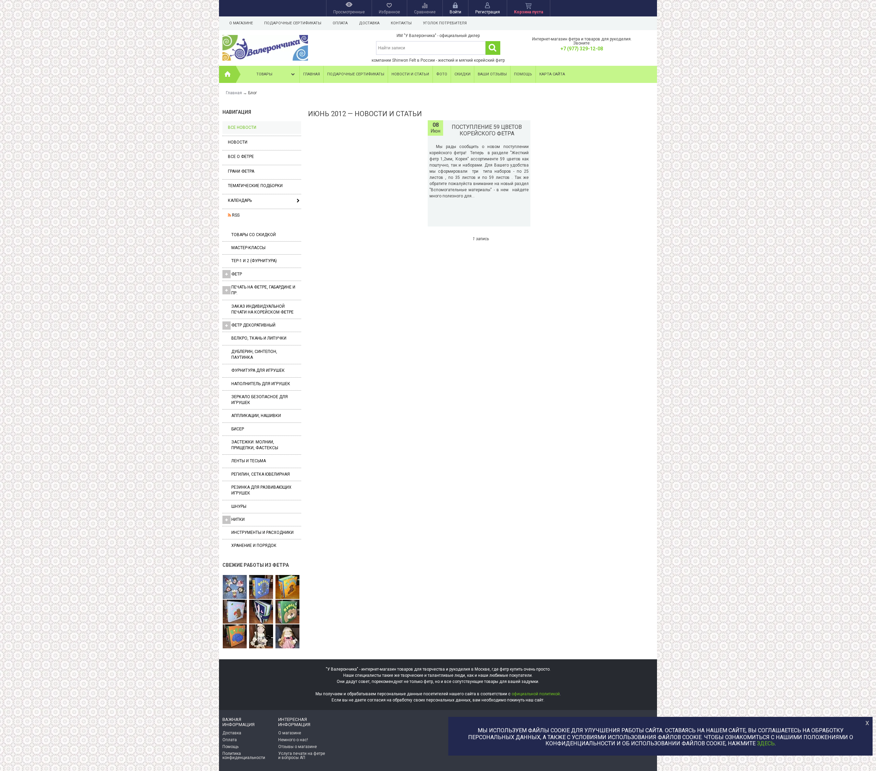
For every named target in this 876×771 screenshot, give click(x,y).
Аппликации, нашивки (256, 415)
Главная (311, 74)
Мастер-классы (248, 247)
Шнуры (238, 506)
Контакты (401, 23)
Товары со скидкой (253, 234)
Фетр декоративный (253, 325)
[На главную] (227, 74)
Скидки (462, 74)
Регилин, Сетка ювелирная (260, 474)
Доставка (369, 23)
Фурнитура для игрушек (258, 370)
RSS (235, 215)
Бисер (237, 429)
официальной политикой (536, 694)
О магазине (241, 23)
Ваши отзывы (492, 74)
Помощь (523, 74)
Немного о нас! (293, 739)
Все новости (242, 127)
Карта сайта (552, 74)
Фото (441, 74)
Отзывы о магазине (297, 746)
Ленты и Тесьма (248, 460)
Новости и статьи (410, 74)
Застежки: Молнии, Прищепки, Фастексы (254, 445)
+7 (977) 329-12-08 (582, 48)
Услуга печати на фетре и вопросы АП (301, 755)
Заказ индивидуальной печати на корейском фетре (262, 309)
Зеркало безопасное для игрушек (259, 399)
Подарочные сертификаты (292, 23)
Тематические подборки (255, 185)
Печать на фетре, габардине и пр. (263, 290)
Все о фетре (241, 156)
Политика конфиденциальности (243, 755)
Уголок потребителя (445, 23)
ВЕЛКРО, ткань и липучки (258, 338)
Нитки (238, 519)
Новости (237, 142)
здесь (766, 744)
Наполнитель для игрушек (260, 383)
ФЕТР (236, 274)
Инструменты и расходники (262, 532)
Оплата (340, 23)
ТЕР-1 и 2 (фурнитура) (254, 260)
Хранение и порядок (253, 545)
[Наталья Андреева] (235, 587)
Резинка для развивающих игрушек (261, 490)
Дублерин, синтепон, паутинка (254, 354)
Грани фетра (241, 171)
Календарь (240, 200)
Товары (264, 74)
